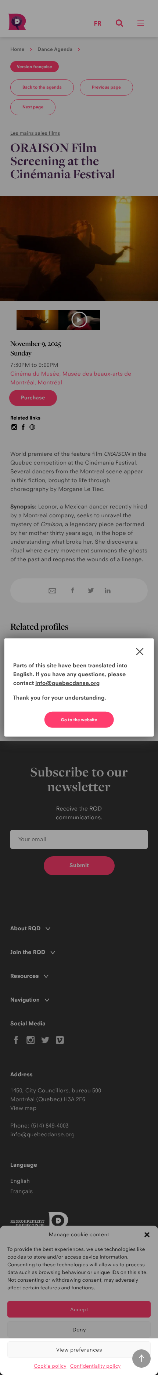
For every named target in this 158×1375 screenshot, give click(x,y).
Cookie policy (50, 1366)
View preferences (79, 1349)
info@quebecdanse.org (67, 682)
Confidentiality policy (95, 1366)
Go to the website (79, 719)
